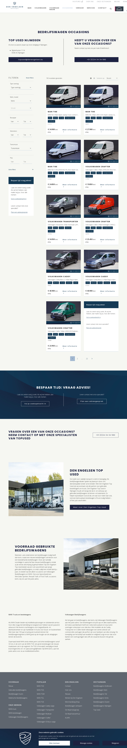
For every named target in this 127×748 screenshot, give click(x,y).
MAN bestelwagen (15, 713)
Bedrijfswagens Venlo (101, 698)
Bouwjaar (13, 118)
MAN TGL (40, 698)
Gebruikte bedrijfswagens (17, 690)
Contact (102, 8)
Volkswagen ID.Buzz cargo (46, 722)
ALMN (67, 718)
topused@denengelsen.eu (30, 59)
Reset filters (30, 78)
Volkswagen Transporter (45, 710)
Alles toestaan (54, 743)
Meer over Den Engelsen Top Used (89, 507)
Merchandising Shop (72, 702)
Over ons (90, 1)
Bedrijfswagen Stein (100, 690)
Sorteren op (100, 78)
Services (91, 8)
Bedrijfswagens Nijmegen (102, 706)
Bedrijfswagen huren (16, 694)
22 (87, 359)
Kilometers (13, 131)
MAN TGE (40, 702)
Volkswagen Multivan (44, 714)
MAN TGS (40, 690)
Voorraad (14, 682)
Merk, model (14, 97)
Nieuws (117, 1)
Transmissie (14, 144)
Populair (41, 682)
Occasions (67, 8)
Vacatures (77, 1)
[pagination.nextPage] (92, 358)
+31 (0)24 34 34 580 (96, 59)
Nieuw (11, 686)
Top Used (96, 710)
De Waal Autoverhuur (72, 714)
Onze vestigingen (104, 1)
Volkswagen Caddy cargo (45, 706)
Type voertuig (14, 84)
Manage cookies (86, 743)
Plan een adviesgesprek (19, 212)
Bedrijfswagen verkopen (73, 706)
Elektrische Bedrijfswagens (18, 698)
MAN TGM (41, 694)
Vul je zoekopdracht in (18, 199)
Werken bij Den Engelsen (73, 698)
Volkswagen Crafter (44, 718)
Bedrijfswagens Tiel (100, 694)
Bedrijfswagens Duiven (101, 702)
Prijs (11, 158)
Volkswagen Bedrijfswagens (18, 717)
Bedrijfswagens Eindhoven (102, 686)
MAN (29, 8)
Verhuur (80, 8)
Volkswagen (40, 8)
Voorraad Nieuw (54, 9)
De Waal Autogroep (72, 710)
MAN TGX (40, 686)
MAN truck (12, 709)
